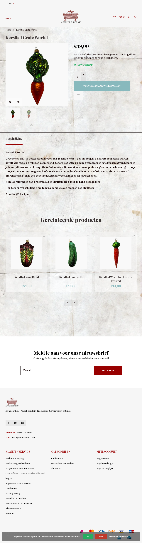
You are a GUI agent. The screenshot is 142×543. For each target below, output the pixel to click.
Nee (101, 536)
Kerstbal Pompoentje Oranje (116, 277)
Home (8, 30)
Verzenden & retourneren (19, 503)
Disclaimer (11, 488)
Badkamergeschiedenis (18, 463)
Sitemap (10, 513)
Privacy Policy (13, 493)
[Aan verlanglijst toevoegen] (78, 95)
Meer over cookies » (118, 536)
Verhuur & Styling (15, 458)
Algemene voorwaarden (18, 483)
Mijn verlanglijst (105, 468)
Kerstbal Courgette (27, 277)
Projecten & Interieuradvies (20, 468)
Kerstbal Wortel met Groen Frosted (71, 279)
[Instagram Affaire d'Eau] (15, 423)
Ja (88, 536)
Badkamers (57, 458)
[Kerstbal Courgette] (26, 253)
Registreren (103, 458)
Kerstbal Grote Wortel (26, 30)
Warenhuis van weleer (62, 463)
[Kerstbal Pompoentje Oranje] (115, 253)
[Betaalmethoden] (76, 531)
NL (10, 3)
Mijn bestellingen (105, 463)
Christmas (56, 468)
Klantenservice (13, 508)
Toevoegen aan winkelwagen (102, 85)
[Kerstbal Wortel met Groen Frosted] (71, 253)
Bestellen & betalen (16, 498)
